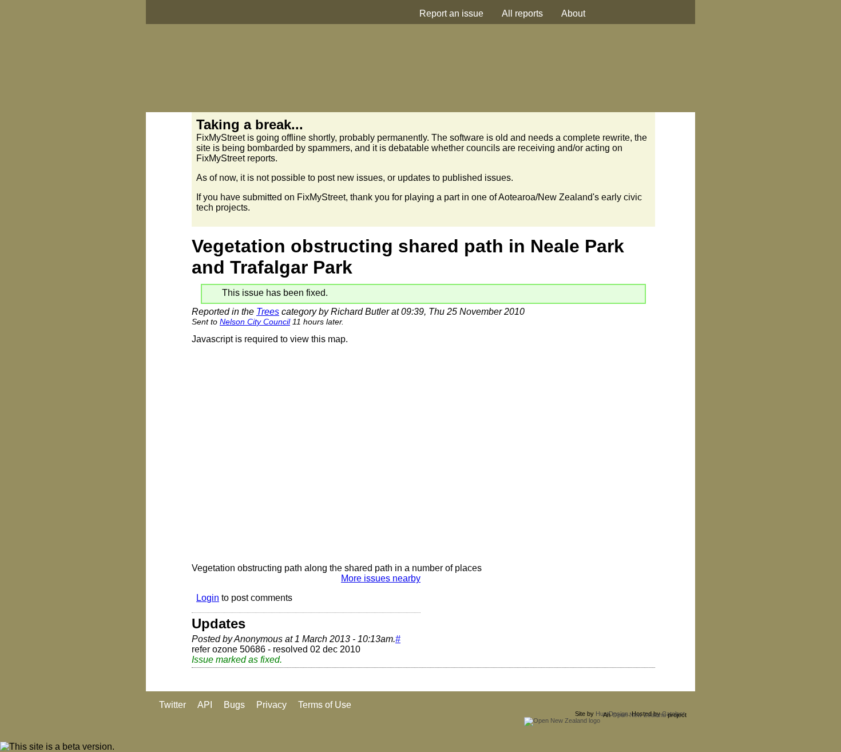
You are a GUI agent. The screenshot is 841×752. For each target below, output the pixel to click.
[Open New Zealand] (562, 720)
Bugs (234, 705)
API (204, 705)
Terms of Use (324, 705)
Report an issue (451, 13)
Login (207, 598)
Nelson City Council (255, 321)
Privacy (271, 705)
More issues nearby (380, 578)
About (573, 13)
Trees (267, 311)
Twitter (172, 705)
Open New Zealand (639, 714)
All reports (522, 13)
